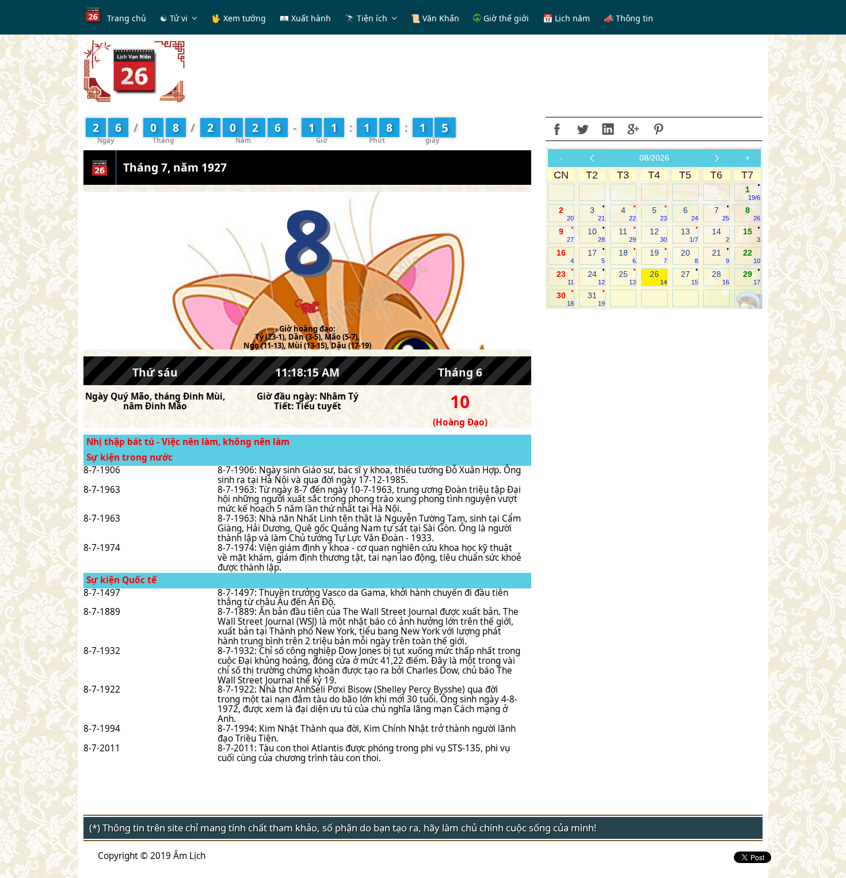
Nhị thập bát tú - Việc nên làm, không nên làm (187, 442)
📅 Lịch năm (566, 18)
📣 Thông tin (628, 18)
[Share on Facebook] (557, 128)
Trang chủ (126, 18)
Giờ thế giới (505, 18)
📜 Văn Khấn (434, 18)
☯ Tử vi (174, 18)
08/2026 (654, 157)
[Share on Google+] (633, 128)
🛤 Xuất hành (305, 18)
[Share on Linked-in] (607, 128)
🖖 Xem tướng (238, 18)
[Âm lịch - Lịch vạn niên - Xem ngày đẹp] (134, 70)
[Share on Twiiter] (582, 128)
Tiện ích (372, 18)
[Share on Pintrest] (658, 128)
